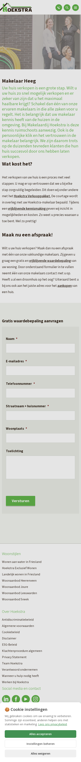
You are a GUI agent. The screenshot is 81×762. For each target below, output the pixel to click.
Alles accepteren (40, 734)
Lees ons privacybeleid (52, 724)
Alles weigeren (40, 753)
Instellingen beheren (41, 744)
